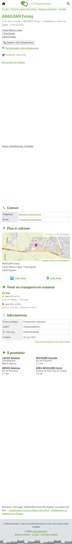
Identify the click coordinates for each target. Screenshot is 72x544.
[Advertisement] (36, 105)
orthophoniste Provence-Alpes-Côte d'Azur (29, 510)
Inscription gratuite (49, 534)
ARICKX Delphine (11, 368)
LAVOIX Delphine (11, 358)
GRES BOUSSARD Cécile (49, 368)
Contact (35, 534)
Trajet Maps (55, 278)
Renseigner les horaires (13, 62)
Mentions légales (22, 534)
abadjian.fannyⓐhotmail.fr (31, 220)
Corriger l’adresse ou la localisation (55, 260)
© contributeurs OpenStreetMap (56, 234)
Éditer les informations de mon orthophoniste (52, 342)
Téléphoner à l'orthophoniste (29, 214)
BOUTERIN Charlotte (46, 358)
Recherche (68, 3)
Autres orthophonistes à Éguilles (17, 146)
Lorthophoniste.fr (39, 531)
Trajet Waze (20, 278)
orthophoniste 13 (59, 510)
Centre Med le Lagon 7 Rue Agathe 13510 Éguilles (12, 33)
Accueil (3, 3)
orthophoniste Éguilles (12, 513)
